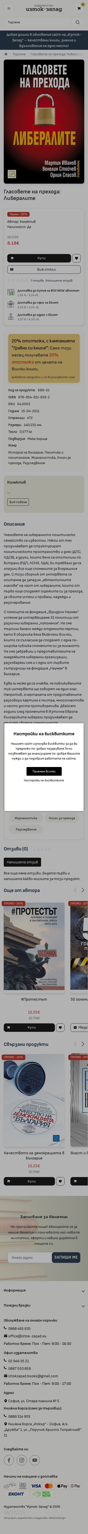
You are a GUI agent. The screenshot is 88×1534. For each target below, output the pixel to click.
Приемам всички (44, 771)
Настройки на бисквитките (44, 780)
